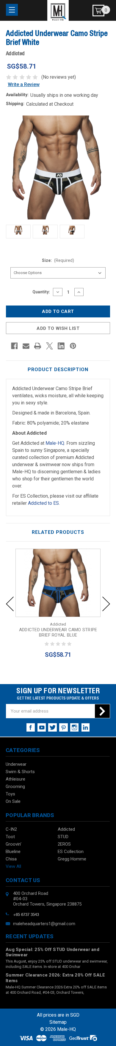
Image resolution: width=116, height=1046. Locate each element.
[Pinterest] (73, 346)
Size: (58, 260)
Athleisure (15, 779)
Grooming (15, 786)
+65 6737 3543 (26, 914)
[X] (49, 346)
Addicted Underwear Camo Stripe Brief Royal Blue (58, 632)
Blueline (13, 851)
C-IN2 (11, 829)
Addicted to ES (43, 503)
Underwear (16, 764)
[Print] (37, 346)
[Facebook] (14, 346)
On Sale (13, 801)
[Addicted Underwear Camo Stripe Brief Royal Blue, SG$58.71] (58, 582)
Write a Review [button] (24, 84)
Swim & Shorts (20, 771)
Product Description (58, 369)
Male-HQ (55, 443)
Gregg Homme (72, 859)
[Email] (26, 346)
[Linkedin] (61, 346)
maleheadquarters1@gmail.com (44, 923)
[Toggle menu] (12, 10)
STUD (63, 836)
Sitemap (58, 1022)
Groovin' (13, 844)
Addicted (66, 829)
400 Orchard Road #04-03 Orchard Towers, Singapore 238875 (47, 899)
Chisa (11, 859)
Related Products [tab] (58, 532)
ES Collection (71, 851)
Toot (10, 836)
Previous (10, 603)
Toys (10, 794)
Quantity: (41, 291)
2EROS (64, 844)
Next (106, 603)
